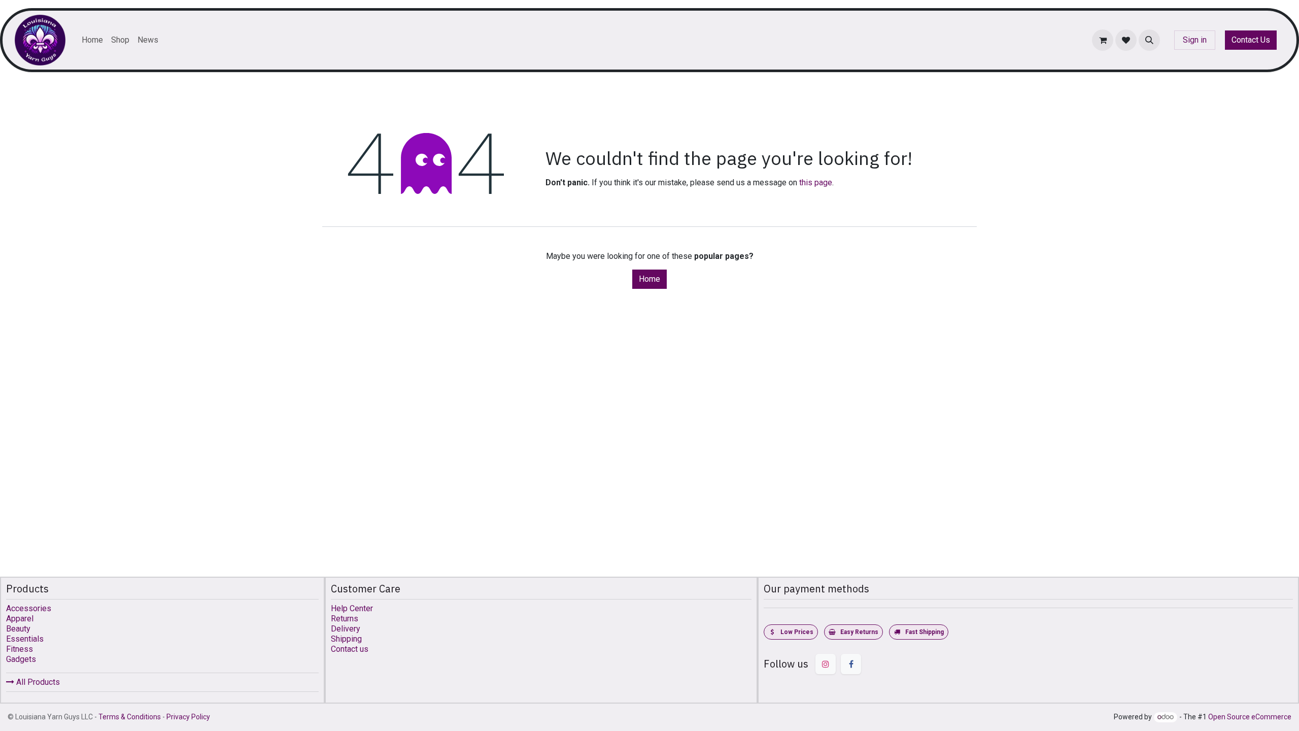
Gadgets (21, 659)
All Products (37, 682)
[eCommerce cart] (1102, 40)
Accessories (28, 608)
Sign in (1195, 40)
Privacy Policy (188, 717)
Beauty (18, 629)
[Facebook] (851, 664)
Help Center (352, 608)
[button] (1149, 40)
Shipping (346, 639)
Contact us (349, 649)
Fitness (19, 649)
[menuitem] (92, 40)
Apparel (19, 618)
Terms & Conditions (129, 717)
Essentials (25, 639)
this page (815, 182)
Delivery (345, 629)
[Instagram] (825, 664)
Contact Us (1251, 40)
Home (649, 279)
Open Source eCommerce (1249, 717)
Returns (344, 618)
